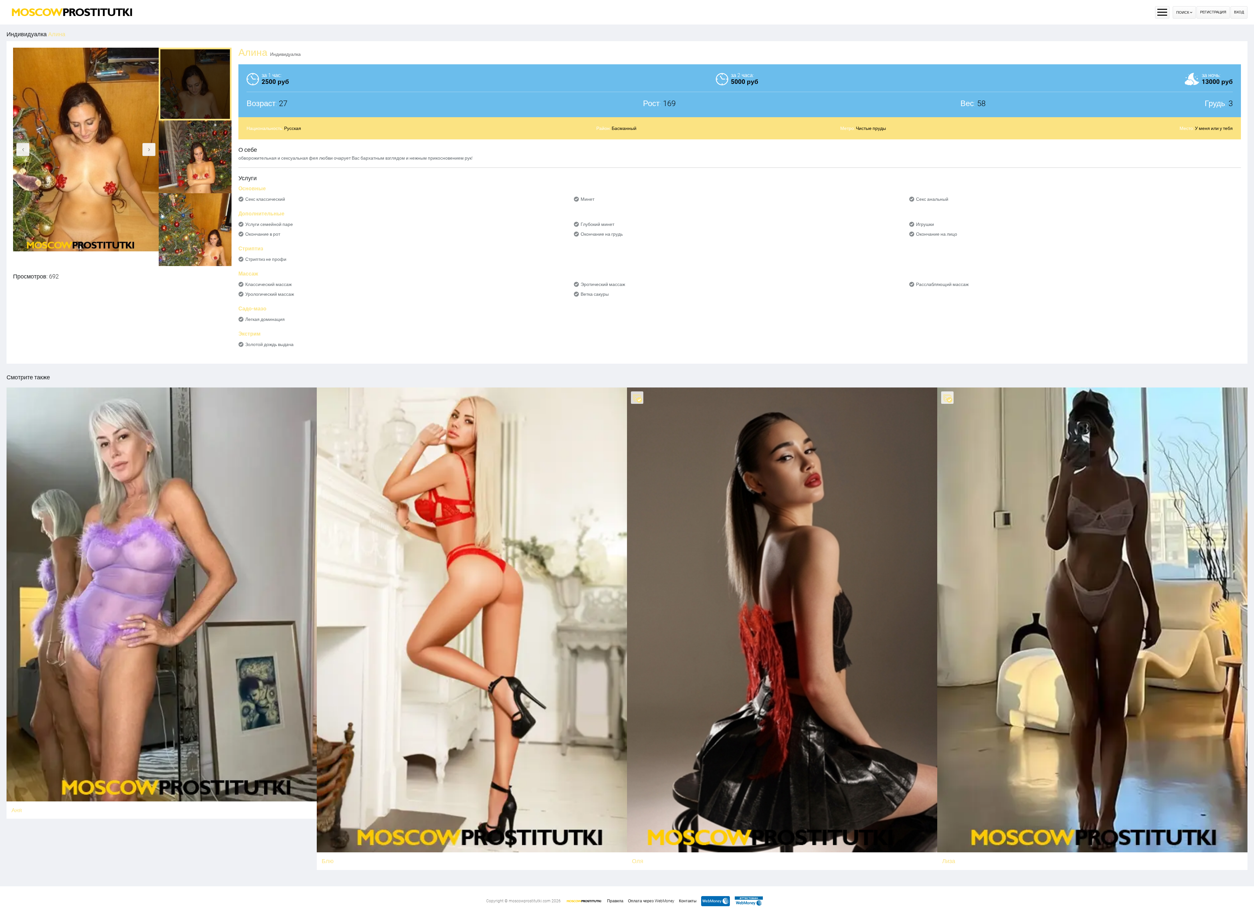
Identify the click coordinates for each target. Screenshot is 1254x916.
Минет (587, 199)
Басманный (624, 128)
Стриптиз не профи (265, 259)
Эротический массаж (603, 284)
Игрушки (925, 224)
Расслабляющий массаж (942, 284)
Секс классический (265, 199)
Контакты (688, 901)
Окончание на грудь (602, 234)
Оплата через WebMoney (651, 901)
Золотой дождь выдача (269, 344)
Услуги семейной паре (269, 224)
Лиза (948, 861)
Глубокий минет (597, 224)
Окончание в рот (262, 234)
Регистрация (1213, 12)
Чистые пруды (871, 128)
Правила (615, 901)
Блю (328, 861)
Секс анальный (932, 199)
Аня (16, 810)
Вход (1239, 12)
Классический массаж (268, 284)
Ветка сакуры (595, 294)
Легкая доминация (265, 319)
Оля (637, 861)
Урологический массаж (269, 294)
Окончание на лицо (936, 234)
